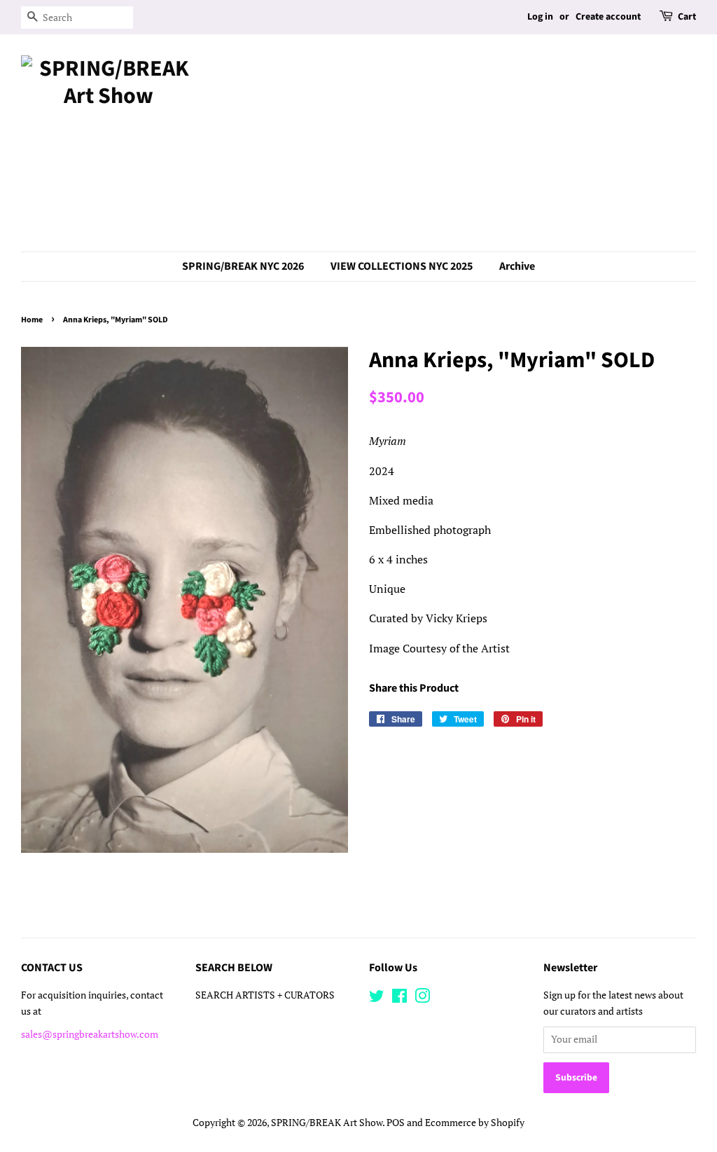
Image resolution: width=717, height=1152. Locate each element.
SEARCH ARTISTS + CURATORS (265, 995)
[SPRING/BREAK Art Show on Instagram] (422, 998)
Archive (517, 266)
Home (32, 320)
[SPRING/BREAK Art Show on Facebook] (399, 998)
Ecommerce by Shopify (474, 1122)
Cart (687, 17)
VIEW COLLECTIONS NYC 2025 (401, 266)
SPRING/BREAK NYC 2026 (243, 266)
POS (396, 1122)
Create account (608, 17)
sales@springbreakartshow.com (89, 1034)
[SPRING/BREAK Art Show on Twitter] (376, 998)
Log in (540, 17)
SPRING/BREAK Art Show (326, 1122)
